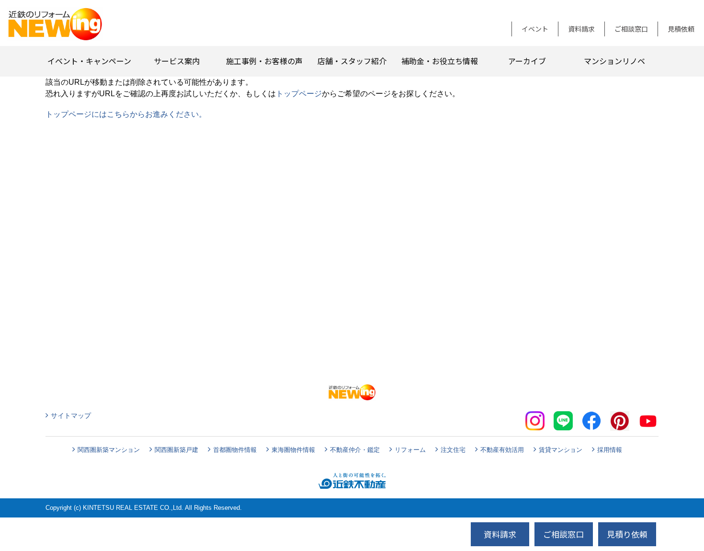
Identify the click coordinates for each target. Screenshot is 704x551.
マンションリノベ (614, 61)
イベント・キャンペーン (89, 61)
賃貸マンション (560, 449)
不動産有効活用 (502, 449)
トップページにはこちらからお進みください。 (125, 114)
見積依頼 (681, 29)
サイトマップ (71, 415)
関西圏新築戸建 (176, 449)
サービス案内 (177, 61)
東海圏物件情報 (293, 449)
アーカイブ (527, 61)
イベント (535, 29)
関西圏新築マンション (109, 449)
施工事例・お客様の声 (264, 61)
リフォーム (410, 449)
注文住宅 (453, 449)
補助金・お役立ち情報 (439, 61)
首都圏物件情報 (235, 449)
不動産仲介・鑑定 (355, 449)
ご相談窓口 (631, 29)
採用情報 (609, 449)
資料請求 (581, 29)
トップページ (299, 94)
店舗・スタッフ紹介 (352, 61)
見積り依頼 (627, 534)
